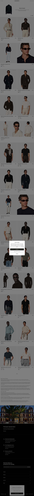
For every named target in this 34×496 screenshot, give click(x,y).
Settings (17, 253)
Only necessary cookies (17, 251)
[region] (17, 248)
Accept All (17, 249)
